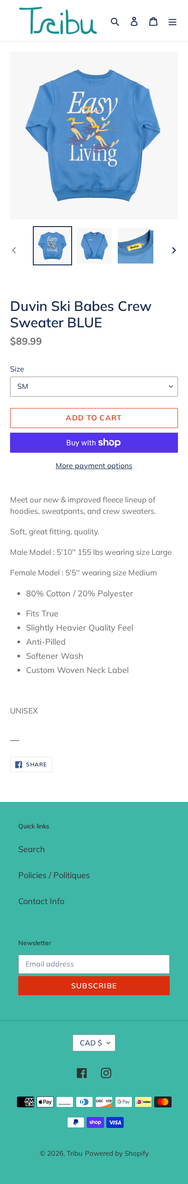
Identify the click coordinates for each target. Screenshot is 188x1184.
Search (31, 849)
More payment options (94, 465)
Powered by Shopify (117, 1153)
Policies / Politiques (54, 875)
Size (17, 368)
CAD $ (91, 1042)
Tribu (75, 1153)
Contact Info (41, 901)
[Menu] (172, 20)
